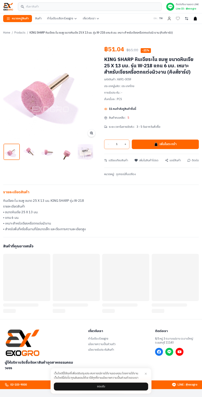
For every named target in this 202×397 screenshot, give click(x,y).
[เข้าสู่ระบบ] (169, 18)
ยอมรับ (101, 386)
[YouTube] (179, 352)
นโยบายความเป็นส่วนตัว (102, 344)
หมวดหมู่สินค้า (20, 18)
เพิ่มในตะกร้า (168, 144)
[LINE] (169, 352)
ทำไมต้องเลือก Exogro (60, 18)
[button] (11, 152)
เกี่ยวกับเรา (89, 18)
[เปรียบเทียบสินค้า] (186, 18)
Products (19, 32)
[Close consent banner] (145, 373)
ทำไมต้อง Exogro (98, 339)
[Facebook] (159, 352)
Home (6, 32)
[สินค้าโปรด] (177, 18)
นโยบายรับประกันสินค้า (101, 350)
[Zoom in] (91, 133)
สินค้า (38, 18)
